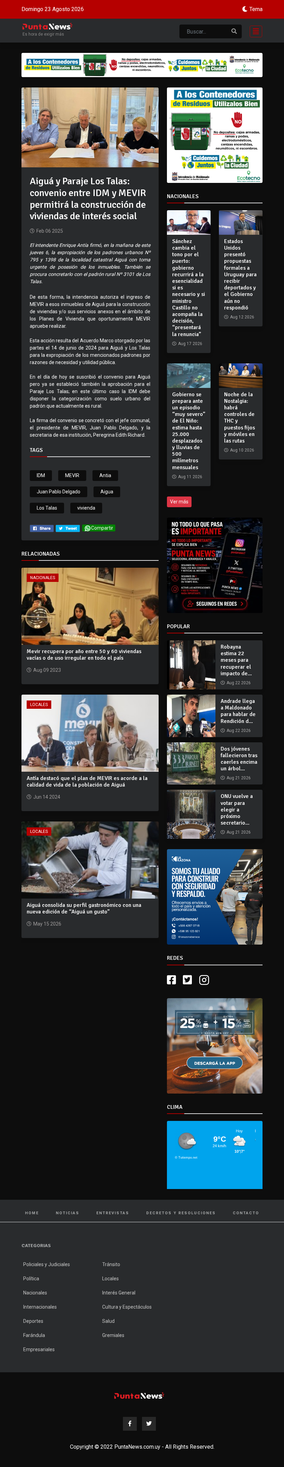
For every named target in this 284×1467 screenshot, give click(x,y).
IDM (41, 475)
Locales (39, 704)
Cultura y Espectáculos (127, 1325)
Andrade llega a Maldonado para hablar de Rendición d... (238, 711)
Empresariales (39, 1368)
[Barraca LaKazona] (215, 906)
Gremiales (113, 1353)
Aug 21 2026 (239, 778)
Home (32, 1231)
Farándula (34, 1353)
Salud (108, 1339)
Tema (256, 9)
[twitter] (67, 528)
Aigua (106, 491)
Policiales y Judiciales (46, 1282)
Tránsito (111, 1282)
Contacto (246, 1231)
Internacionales (40, 1325)
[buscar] (234, 31)
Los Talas (47, 508)
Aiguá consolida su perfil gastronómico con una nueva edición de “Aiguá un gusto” (84, 908)
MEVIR (72, 475)
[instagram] (205, 998)
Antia (105, 475)
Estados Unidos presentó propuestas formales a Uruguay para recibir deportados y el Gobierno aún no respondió (240, 274)
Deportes (33, 1339)
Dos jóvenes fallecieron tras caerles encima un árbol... (239, 758)
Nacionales (42, 577)
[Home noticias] (139, 1413)
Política (31, 1297)
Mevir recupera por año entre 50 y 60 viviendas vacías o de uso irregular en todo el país (84, 654)
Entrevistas (112, 1231)
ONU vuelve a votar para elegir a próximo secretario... (237, 809)
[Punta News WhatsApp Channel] (215, 565)
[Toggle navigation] (254, 30)
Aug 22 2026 (239, 682)
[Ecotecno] (142, 65)
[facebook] (42, 528)
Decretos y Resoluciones (181, 1231)
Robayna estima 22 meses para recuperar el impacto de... (236, 660)
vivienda (86, 508)
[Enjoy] (215, 1063)
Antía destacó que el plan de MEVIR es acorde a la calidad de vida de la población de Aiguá (87, 781)
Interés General (118, 1311)
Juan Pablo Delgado (58, 491)
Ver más (179, 501)
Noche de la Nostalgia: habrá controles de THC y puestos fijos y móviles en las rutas (239, 417)
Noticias (67, 1231)
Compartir (102, 528)
